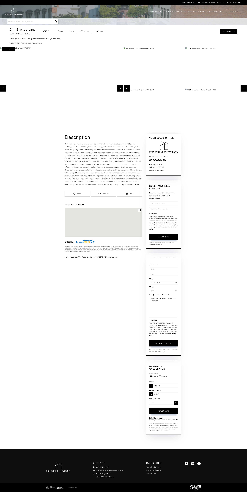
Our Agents (160, 170)
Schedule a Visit (170, 258)
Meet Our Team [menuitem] (199, 11)
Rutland (85, 257)
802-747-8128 (189, 2)
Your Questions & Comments (159, 295)
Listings (74, 257)
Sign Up (237, 2)
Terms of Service (158, 351)
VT (79, 257)
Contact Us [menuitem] (151, 474)
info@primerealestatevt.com (212, 2)
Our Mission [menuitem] (212, 11)
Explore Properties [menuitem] (158, 11)
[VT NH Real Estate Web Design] (195, 487)
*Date (151, 279)
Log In (230, 2)
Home (67, 257)
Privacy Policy (72, 488)
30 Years (155, 376)
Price (151, 382)
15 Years (164, 376)
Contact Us (152, 170)
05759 (101, 257)
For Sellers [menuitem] (185, 11)
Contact (234, 11)
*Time (151, 287)
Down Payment (155, 390)
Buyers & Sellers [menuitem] (153, 470)
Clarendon (94, 257)
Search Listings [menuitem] (153, 467)
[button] (56, 21)
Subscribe (164, 237)
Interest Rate (154, 399)
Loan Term (153, 373)
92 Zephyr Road (105, 475)
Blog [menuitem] (221, 11)
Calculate (164, 411)
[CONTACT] (228, 31)
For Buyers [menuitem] (173, 11)
